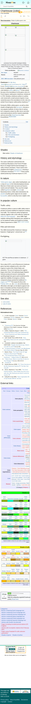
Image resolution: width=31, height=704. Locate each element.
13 (10, 281)
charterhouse (18, 169)
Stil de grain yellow (8, 577)
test (25, 406)
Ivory (4, 563)
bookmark (27, 12)
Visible (26, 397)
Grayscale (28, 466)
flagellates (7, 190)
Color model (25, 426)
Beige (22, 551)
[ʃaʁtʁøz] (7, 86)
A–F (13, 475)
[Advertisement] (15, 672)
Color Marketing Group (23, 468)
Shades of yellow (17, 635)
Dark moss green (21, 504)
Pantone (14, 468)
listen (16, 84)
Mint (10, 524)
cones (16, 284)
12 (8, 281)
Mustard (8, 571)
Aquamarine (10, 498)
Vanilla (26, 578)
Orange (8, 391)
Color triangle (25, 445)
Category (25, 487)
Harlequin (26, 512)
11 (26, 231)
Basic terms (20, 450)
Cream (8, 557)
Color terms (7, 458)
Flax (22, 557)
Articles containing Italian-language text (12, 616)
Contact (10, 701)
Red (4, 391)
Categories (4, 608)
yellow (11, 90)
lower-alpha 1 (17, 171)
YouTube (19, 378)
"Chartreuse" (8, 325)
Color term (27, 407)
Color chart (20, 479)
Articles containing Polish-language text (13, 618)
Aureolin (18, 551)
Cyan (21, 391)
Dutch (16, 315)
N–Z (20, 475)
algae (8, 184)
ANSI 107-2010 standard (8, 216)
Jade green (4, 518)
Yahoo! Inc (10, 329)
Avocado (21, 498)
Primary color (26, 427)
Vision (13, 483)
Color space (17, 429)
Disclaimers (24, 699)
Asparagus (16, 498)
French (26, 315)
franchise (16, 115)
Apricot (8, 551)
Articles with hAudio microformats (11, 622)
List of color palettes (17, 477)
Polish (5, 319)
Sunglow (18, 578)
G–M (16, 475)
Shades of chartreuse (16, 153)
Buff (26, 551)
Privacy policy (5, 699)
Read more (15, 599)
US (9, 82)
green (17, 90)
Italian (22, 317)
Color (28, 388)
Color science (6, 409)
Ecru (18, 557)
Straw (13, 578)
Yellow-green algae (6, 182)
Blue (25, 391)
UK (20, 84)
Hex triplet (4, 72)
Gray (28, 392)
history (14, 479)
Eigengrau (27, 416)
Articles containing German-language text (13, 614)
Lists (9, 478)
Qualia (13, 485)
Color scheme (17, 438)
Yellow (13, 391)
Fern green (4, 512)
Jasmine (8, 563)
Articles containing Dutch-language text (12, 610)
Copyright (3, 701)
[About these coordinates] (23, 70)
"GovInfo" (7, 362)
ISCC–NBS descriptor (7, 78)
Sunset (22, 578)
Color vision (27, 404)
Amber (3, 551)
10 (18, 222)
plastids (3, 194)
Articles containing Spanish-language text (13, 620)
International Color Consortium (20, 473)
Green (17, 391)
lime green (19, 107)
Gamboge (26, 557)
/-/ (23, 84)
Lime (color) (6, 302)
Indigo (29, 391)
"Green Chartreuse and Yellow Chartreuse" (16, 334)
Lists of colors (7, 304)
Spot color (27, 409)
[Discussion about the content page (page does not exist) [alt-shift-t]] (5, 16)
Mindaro (4, 524)
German (12, 317)
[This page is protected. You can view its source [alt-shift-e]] (21, 16)
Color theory (17, 445)
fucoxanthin (4, 195)
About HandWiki (15, 699)
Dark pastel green (25, 504)
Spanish (15, 319)
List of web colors (16, 481)
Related (8, 484)
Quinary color (25, 431)
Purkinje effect (5, 284)
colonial (18, 190)
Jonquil (13, 563)
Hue (27, 461)
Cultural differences (18, 456)
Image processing (20, 483)
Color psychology (18, 421)
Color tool (24, 435)
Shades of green (6, 635)
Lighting (18, 485)
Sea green (4, 536)
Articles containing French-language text (13, 612)
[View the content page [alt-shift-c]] (1, 16)
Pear (4, 530)
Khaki (17, 563)
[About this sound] (10, 84)
